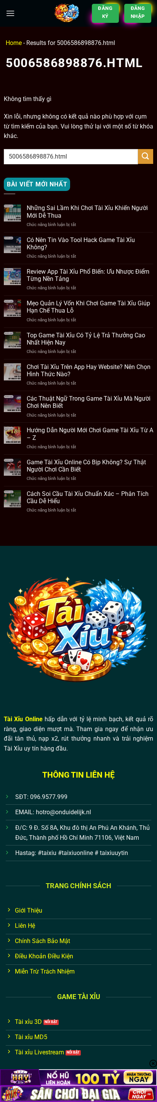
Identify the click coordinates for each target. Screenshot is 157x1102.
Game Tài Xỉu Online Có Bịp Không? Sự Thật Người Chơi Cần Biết (86, 466)
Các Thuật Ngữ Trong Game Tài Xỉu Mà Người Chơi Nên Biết (89, 402)
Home (14, 43)
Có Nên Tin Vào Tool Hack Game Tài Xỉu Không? (81, 243)
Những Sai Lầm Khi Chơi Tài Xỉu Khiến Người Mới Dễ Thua (87, 211)
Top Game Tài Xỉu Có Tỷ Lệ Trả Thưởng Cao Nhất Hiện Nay (86, 339)
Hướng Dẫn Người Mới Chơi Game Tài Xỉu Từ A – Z (90, 434)
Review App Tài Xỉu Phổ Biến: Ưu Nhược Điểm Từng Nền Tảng (88, 275)
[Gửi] (145, 156)
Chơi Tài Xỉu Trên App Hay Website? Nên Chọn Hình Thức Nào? (89, 370)
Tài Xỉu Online (23, 719)
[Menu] (10, 13)
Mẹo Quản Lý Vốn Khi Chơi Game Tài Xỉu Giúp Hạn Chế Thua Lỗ (88, 307)
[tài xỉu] (67, 13)
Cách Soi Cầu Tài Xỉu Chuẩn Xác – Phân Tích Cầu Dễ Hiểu (88, 497)
